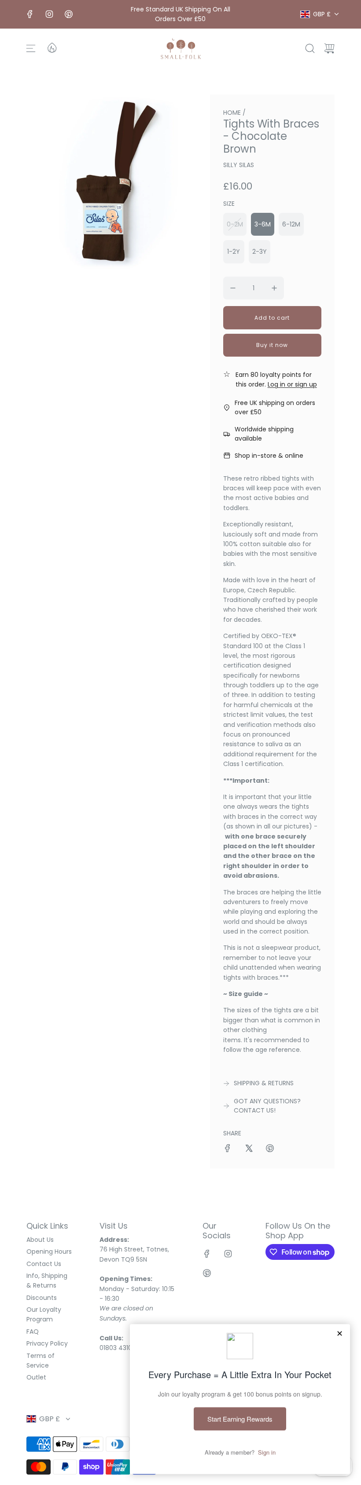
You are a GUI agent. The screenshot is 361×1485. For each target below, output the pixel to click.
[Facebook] (30, 14)
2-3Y (259, 251)
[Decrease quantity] (233, 288)
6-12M (291, 224)
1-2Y (233, 251)
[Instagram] (49, 14)
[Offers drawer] (51, 47)
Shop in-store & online (269, 455)
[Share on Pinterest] (270, 1149)
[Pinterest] (68, 14)
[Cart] (329, 48)
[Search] (310, 48)
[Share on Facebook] (227, 1149)
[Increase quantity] (274, 288)
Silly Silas (238, 165)
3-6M (262, 224)
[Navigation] (31, 48)
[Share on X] (248, 1149)
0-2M (235, 224)
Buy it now (272, 345)
